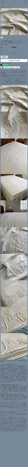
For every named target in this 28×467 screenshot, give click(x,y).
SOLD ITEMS (9, 7)
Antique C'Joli (3, 7)
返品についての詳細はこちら (7, 62)
